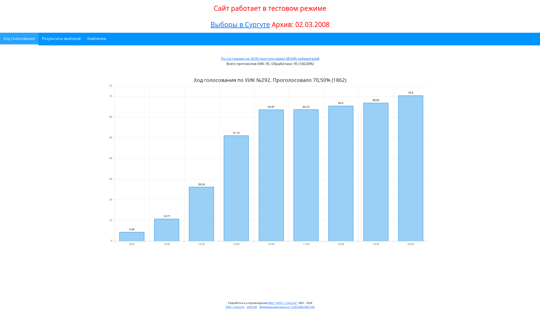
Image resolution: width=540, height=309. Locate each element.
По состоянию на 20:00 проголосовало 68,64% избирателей (270, 58)
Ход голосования (19, 38)
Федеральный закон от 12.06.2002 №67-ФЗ (287, 307)
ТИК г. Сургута (234, 307)
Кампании (96, 38)
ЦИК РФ (252, 307)
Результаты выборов (61, 38)
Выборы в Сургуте (240, 24)
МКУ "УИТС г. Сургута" (282, 303)
